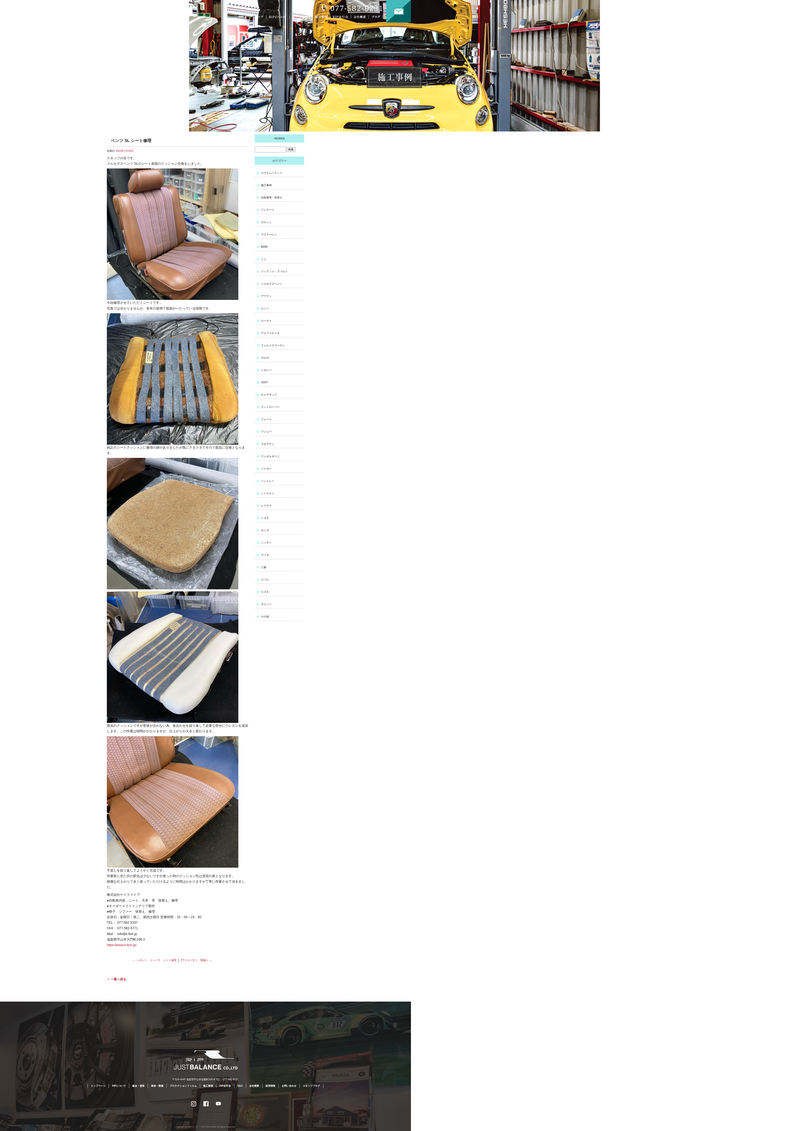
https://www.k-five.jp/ (121, 945)
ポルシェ (266, 222)
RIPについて (278, 17)
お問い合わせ (398, 11)
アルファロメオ (270, 333)
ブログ (378, 17)
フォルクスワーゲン (273, 345)
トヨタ (265, 517)
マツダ (265, 554)
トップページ (260, 17)
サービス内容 (301, 17)
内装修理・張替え (271, 197)
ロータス (266, 320)
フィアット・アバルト (274, 271)
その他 (265, 616)
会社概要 (360, 17)
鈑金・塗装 (138, 1085)
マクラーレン (269, 234)
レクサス (266, 505)
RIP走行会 (341, 17)
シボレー (266, 370)
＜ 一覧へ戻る (116, 979)
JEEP (264, 382)
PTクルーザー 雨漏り (196, 960)
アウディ (266, 296)
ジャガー (266, 468)
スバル (265, 579)
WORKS (279, 138)
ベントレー (267, 481)
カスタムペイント (271, 172)
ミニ (263, 259)
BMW (264, 246)
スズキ (265, 591)
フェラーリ (267, 209)
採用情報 (270, 1085)
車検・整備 (157, 1085)
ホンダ (265, 530)
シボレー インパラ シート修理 (154, 960)
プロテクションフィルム (183, 1085)
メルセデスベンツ (271, 283)
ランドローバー (270, 407)
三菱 (263, 567)
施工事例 (322, 17)
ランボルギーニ (270, 456)
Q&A (240, 1085)
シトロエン (267, 493)
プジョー (266, 431)
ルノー (265, 308)
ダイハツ (266, 604)
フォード (266, 419)
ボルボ (265, 357)
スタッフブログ (311, 1085)
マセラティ (267, 444)
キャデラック (269, 394)
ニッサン (266, 542)
